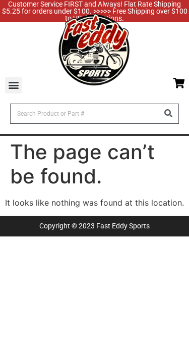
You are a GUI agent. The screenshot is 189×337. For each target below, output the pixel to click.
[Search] (168, 113)
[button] (13, 85)
